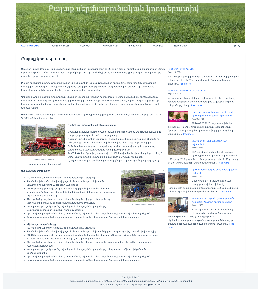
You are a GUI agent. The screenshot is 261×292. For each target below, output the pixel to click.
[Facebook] (235, 46)
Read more (185, 83)
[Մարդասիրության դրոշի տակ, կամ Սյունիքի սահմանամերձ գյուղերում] (178, 117)
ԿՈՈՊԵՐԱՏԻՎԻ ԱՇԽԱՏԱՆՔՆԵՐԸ (187, 90)
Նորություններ (110, 46)
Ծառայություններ (60, 46)
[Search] (239, 46)
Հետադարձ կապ (180, 46)
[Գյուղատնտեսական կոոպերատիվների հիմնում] (178, 176)
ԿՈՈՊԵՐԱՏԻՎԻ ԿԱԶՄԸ (181, 69)
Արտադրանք (85, 46)
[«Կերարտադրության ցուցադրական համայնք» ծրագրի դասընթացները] (178, 204)
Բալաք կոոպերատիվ (30, 46)
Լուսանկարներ (135, 46)
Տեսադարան (158, 46)
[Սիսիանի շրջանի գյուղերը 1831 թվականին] (178, 147)
